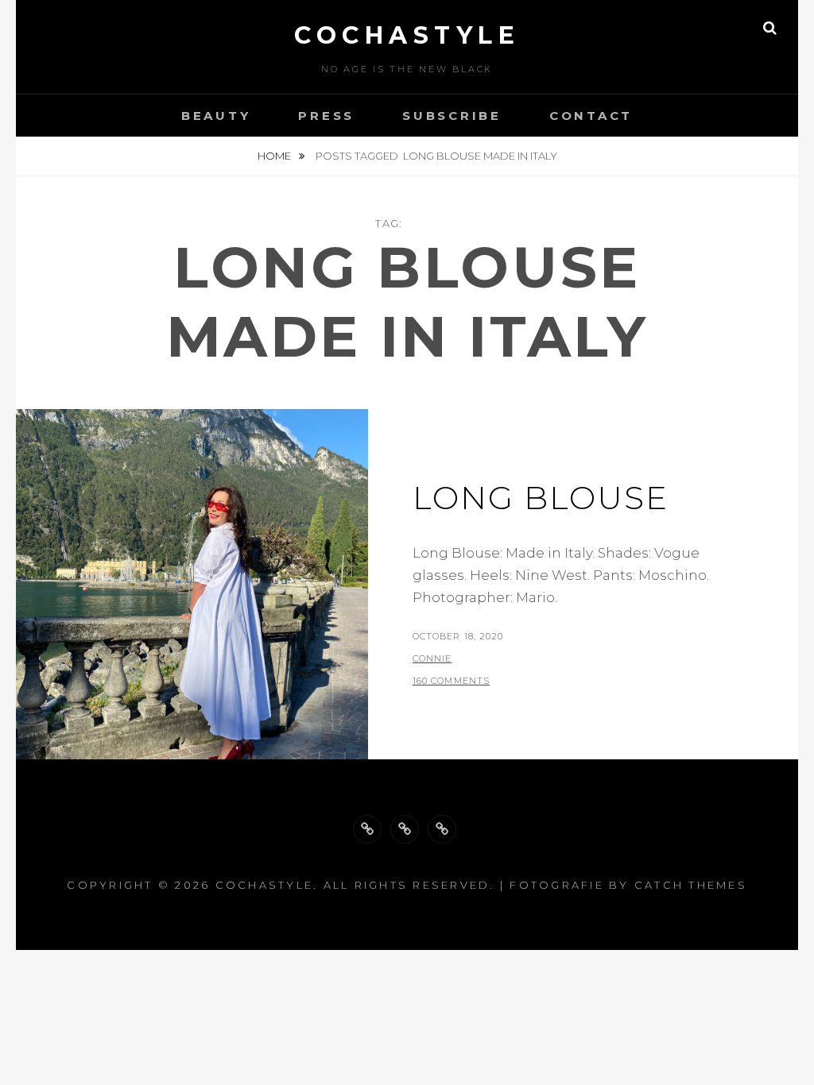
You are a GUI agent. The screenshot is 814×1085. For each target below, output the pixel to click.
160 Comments (451, 680)
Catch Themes (690, 884)
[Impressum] (442, 829)
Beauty (216, 115)
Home (275, 155)
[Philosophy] (404, 829)
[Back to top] (367, 829)
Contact (591, 115)
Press (326, 115)
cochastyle (407, 35)
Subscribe (452, 115)
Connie (432, 658)
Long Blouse (541, 497)
